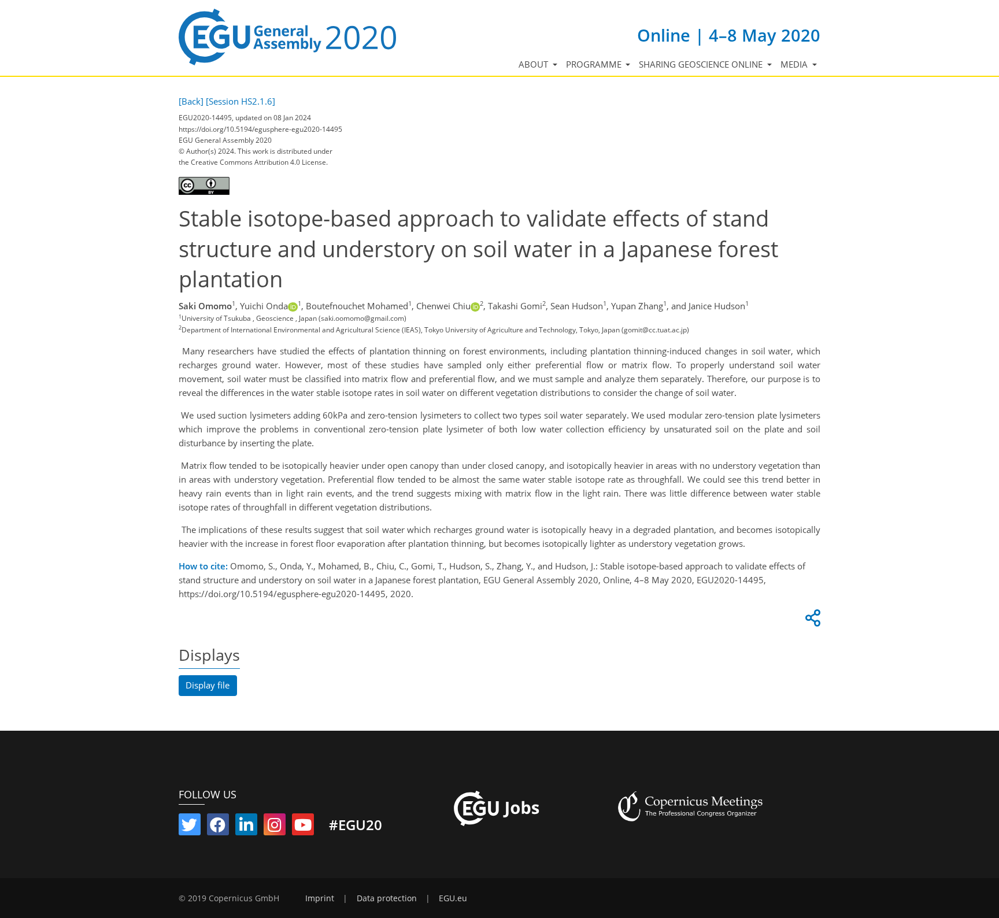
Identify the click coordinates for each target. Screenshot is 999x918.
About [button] (534, 64)
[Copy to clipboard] (811, 621)
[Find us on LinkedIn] (246, 827)
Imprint (319, 898)
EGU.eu (453, 898)
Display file (208, 685)
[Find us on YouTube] (303, 827)
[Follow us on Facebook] (218, 827)
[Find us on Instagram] (275, 827)
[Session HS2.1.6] (240, 101)
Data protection (387, 898)
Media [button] (795, 64)
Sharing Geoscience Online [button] (702, 64)
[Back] (191, 101)
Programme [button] (595, 64)
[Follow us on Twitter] (190, 827)
